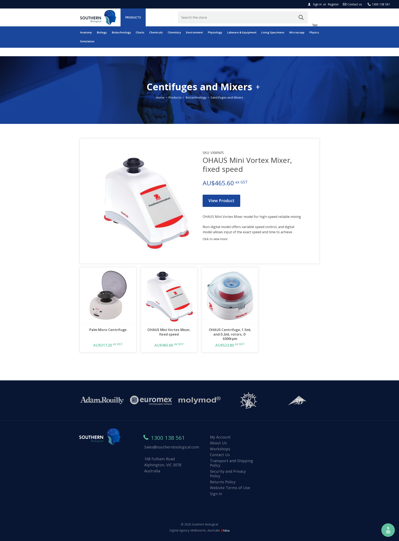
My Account (220, 437)
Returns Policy (222, 481)
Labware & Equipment (241, 32)
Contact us (354, 4)
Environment (194, 32)
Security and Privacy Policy (228, 474)
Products (133, 17)
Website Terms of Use (230, 487)
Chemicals (156, 32)
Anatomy (86, 32)
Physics (314, 32)
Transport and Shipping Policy (231, 463)
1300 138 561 (381, 4)
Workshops (220, 448)
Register (333, 4)
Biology (102, 32)
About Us (218, 442)
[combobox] (243, 17)
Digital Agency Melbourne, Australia (194, 530)
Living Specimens (272, 32)
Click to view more (215, 239)
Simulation (87, 41)
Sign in (317, 4)
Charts (140, 32)
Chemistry (174, 32)
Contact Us (220, 454)
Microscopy (296, 32)
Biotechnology (121, 32)
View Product (221, 200)
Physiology (215, 32)
